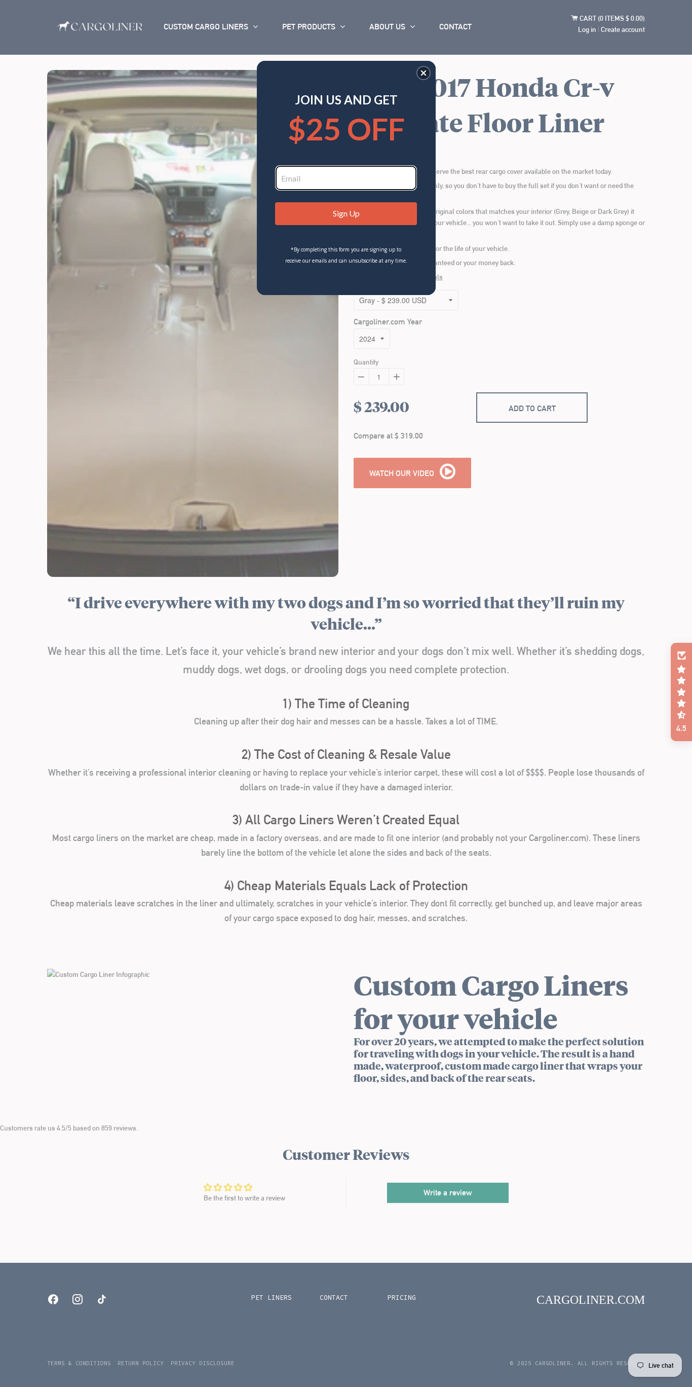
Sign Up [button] (346, 213)
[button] (423, 73)
